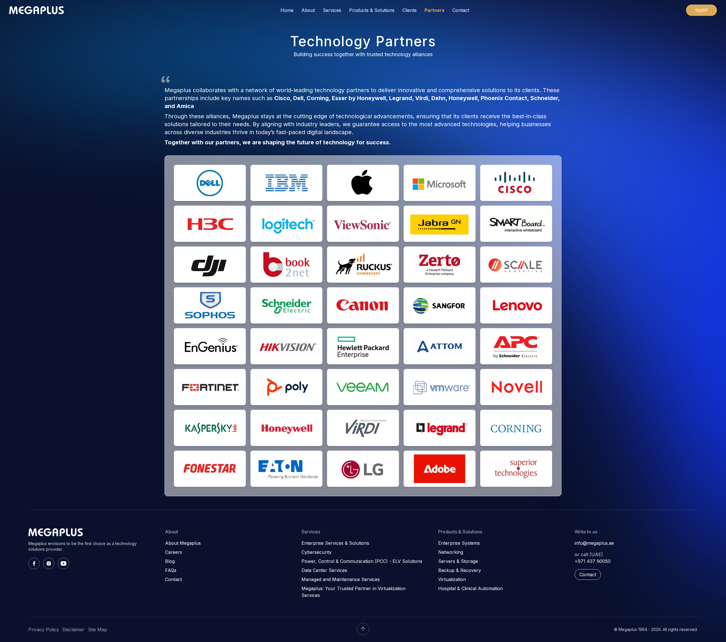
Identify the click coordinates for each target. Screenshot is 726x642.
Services (332, 10)
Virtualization (452, 579)
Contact (460, 10)
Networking (450, 552)
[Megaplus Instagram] (48, 563)
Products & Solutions (371, 10)
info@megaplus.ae (594, 543)
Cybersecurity (316, 552)
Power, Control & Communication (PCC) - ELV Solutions (361, 561)
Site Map (97, 629)
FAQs (170, 570)
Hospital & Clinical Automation (470, 588)
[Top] (363, 629)
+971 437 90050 (593, 561)
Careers (173, 552)
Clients (409, 10)
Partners (434, 10)
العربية (701, 9)
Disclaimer (73, 629)
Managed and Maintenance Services (340, 579)
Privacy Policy (43, 629)
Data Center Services (324, 570)
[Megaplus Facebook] (34, 563)
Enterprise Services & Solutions (335, 543)
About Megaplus (183, 543)
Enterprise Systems (459, 543)
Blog (170, 561)
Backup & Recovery (459, 570)
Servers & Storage (458, 561)
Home (287, 10)
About (308, 10)
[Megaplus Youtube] (63, 563)
